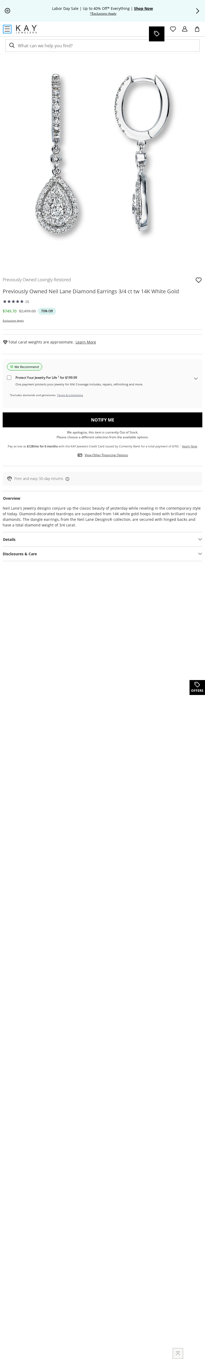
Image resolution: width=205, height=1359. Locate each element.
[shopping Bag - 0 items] (199, 31)
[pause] (7, 11)
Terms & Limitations (70, 395)
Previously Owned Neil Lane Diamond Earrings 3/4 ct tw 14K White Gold (91, 291)
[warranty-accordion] (196, 379)
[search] (11, 46)
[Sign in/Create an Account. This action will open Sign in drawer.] (185, 29)
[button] (197, 11)
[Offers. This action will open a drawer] (156, 34)
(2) (27, 301)
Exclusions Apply (13, 320)
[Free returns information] (66, 478)
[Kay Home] (27, 29)
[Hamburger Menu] (7, 29)
